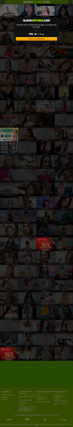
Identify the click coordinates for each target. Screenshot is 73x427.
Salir (36, 30)
